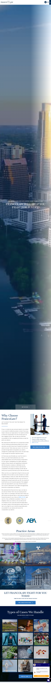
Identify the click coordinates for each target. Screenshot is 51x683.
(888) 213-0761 (22, 497)
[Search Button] (50, 2)
